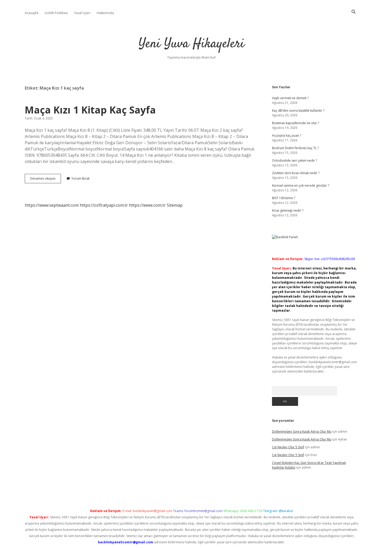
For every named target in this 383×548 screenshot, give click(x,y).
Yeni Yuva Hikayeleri (191, 44)
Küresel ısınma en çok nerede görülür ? (300, 185)
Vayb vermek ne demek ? (290, 98)
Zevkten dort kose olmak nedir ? (295, 173)
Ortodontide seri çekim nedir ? (294, 160)
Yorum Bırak (80, 178)
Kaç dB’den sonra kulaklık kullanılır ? (298, 110)
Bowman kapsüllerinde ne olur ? (295, 123)
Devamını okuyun (45, 179)
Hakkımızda (105, 13)
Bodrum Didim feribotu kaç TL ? (295, 148)
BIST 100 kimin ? (283, 198)
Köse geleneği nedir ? (287, 210)
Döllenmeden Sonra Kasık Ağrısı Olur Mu (301, 431)
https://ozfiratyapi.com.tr (104, 205)
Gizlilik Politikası (56, 13)
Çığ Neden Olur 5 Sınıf (288, 447)
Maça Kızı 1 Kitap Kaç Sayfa (90, 109)
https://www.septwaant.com (52, 205)
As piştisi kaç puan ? (286, 135)
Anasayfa (31, 13)
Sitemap (175, 205)
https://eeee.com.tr (147, 205)
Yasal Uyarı (82, 13)
